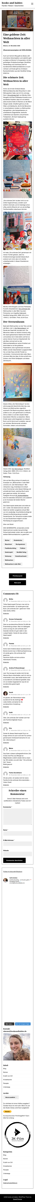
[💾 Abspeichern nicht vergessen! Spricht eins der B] (17, 945)
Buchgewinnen (20, 544)
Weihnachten (9, 560)
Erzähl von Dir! (8, 1076)
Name (5, 830)
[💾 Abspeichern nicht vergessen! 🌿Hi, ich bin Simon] (17, 928)
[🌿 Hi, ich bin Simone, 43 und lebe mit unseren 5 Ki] (17, 979)
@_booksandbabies (22, 495)
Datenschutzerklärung (10, 1183)
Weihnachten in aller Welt (13, 564)
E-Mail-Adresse (8, 840)
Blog (4, 1068)
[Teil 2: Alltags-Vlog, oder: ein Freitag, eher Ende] (17, 996)
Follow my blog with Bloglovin (12, 871)
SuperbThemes (17, 1199)
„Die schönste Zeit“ (13, 95)
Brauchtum (8, 544)
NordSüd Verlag (21, 552)
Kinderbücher (18, 540)
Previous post (17, 576)
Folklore (22, 548)
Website (6, 850)
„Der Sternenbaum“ (20, 328)
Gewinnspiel (9, 552)
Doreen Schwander (15, 619)
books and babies (12, 2)
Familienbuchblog (10, 548)
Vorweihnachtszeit (20, 556)
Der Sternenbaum (17, 469)
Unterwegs (6, 1087)
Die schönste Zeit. (24, 309)
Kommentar (7, 807)
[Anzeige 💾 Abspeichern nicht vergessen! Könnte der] (17, 911)
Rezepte (6, 1083)
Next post (17, 583)
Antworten (6, 613)
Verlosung (8, 556)
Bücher (7, 540)
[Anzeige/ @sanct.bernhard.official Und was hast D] (17, 894)
